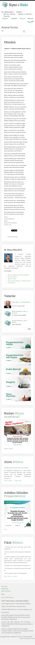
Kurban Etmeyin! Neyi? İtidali (19, 321)
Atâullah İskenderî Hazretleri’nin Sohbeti (16, 468)
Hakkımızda (4, 588)
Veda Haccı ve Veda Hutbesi (21, 302)
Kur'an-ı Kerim (9, 14)
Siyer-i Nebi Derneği (7, 597)
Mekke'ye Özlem (12, 279)
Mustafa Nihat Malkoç (10, 223)
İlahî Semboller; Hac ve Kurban (20, 312)
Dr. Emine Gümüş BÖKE (19, 315)
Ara (2, 30)
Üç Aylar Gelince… (13, 277)
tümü (29, 329)
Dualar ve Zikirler (25, 14)
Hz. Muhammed (7, 12)
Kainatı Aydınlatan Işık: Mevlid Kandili (18, 275)
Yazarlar (7, 16)
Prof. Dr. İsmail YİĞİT (18, 306)
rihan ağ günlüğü (13, 236)
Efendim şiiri (7, 225)
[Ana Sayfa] (17, 5)
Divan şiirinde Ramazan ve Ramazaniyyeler (19, 281)
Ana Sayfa (4, 586)
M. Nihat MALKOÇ (9, 219)
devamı (6, 448)
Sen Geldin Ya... (12, 283)
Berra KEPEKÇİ (16, 324)
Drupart (33, 638)
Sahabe (19, 12)
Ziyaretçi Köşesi (6, 591)
